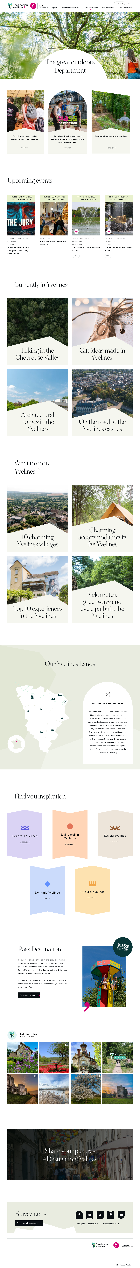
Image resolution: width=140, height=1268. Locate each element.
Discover (24, 842)
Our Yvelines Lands (91, 8)
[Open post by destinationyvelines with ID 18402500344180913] (86, 1089)
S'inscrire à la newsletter (28, 1223)
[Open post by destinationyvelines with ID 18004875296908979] (54, 1057)
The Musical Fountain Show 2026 (118, 249)
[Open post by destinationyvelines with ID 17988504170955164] (54, 1089)
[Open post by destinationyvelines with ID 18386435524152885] (22, 1089)
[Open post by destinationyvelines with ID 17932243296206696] (117, 1057)
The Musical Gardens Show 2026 (86, 249)
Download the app (27, 995)
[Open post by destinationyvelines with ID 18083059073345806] (22, 1057)
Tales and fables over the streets (53, 243)
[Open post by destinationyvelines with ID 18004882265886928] (86, 1057)
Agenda (55, 8)
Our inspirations (109, 8)
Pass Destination (126, 8)
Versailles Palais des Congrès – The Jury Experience (18, 250)
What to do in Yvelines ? (71, 8)
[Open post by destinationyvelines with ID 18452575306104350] (117, 1089)
